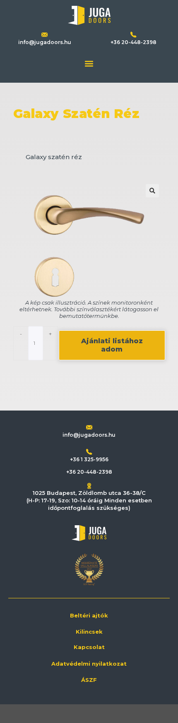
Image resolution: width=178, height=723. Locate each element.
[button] (89, 63)
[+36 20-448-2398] (133, 35)
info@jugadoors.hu (44, 42)
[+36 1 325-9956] (89, 452)
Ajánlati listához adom (112, 345)
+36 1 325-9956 (89, 459)
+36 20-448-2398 (133, 42)
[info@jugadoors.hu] (89, 427)
